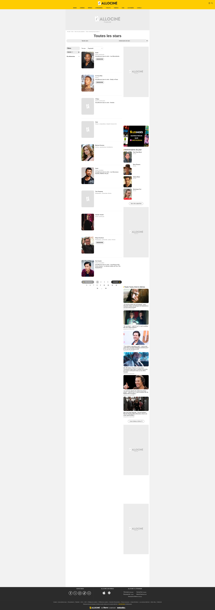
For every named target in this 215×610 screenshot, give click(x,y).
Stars (72, 31)
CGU (82, 602)
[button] (147, 40)
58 (105, 288)
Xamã (96, 168)
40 (116, 285)
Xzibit (96, 52)
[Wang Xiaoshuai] (87, 245)
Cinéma (82, 7)
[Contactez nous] (89, 593)
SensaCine (139, 592)
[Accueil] (107, 3)
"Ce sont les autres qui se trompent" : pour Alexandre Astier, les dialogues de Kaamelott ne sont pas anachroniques (135, 306)
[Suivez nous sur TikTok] (85, 593)
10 (104, 285)
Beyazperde (126, 594)
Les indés (131, 7)
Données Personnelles (114, 602)
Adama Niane (136, 177)
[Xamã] (87, 175)
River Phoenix (136, 164)
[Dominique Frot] (127, 194)
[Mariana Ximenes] (87, 152)
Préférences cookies (103, 602)
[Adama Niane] (127, 181)
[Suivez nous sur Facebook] (71, 593)
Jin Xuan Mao (98, 75)
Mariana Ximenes (99, 145)
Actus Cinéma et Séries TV (136, 421)
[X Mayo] (87, 106)
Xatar (96, 122)
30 (112, 285)
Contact (55, 602)
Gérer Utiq (153, 602)
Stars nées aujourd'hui (136, 203)
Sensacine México (133, 596)
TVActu (108, 7)
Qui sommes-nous (62, 602)
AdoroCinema (140, 594)
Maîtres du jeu (104, 173)
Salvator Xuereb (99, 214)
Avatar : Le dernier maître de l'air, (108, 266)
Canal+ (139, 7)
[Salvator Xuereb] (87, 222)
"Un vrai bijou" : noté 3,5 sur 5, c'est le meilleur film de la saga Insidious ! (135, 326)
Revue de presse (125, 602)
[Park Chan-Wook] (127, 157)
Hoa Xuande (98, 261)
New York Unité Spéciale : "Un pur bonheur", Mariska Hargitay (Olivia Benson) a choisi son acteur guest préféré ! (135, 414)
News (75, 7)
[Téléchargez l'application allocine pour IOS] (104, 592)
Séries (90, 7)
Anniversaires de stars (124, 40)
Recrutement (71, 602)
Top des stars (85, 40)
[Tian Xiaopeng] (87, 199)
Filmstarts (126, 592)
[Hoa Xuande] (87, 268)
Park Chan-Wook (137, 152)
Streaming (99, 7)
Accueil (68, 31)
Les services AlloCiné (144, 602)
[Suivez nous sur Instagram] (80, 593)
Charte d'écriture (134, 602)
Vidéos (116, 7)
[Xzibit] (87, 60)
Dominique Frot (137, 189)
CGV (85, 602)
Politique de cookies (92, 602)
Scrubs (112, 102)
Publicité (77, 602)
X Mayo (97, 99)
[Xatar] (87, 129)
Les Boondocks (114, 56)
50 (97, 288)
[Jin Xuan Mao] (87, 83)
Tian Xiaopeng (99, 191)
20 (108, 285)
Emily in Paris (114, 79)
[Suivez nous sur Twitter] (75, 593)
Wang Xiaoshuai (99, 237)
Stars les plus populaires (80, 31)
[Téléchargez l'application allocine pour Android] (110, 592)
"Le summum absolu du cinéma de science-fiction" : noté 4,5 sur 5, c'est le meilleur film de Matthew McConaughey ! (135, 392)
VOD (123, 7)
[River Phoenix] (127, 169)
